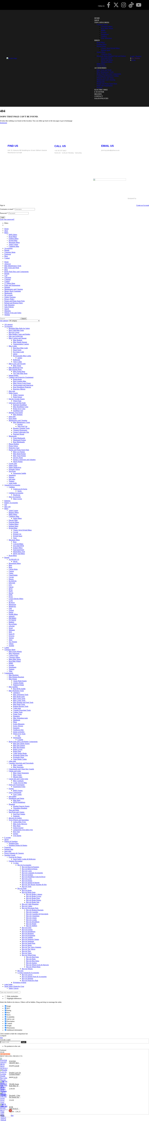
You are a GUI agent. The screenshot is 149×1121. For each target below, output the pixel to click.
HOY (11, 589)
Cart (5, 275)
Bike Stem (16, 800)
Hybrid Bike (13, 240)
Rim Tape (16, 832)
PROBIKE (12, 618)
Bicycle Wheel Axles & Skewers (37, 965)
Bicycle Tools (26, 886)
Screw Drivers (18, 726)
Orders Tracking (10, 297)
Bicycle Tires (26, 951)
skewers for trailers (15, 818)
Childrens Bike (14, 246)
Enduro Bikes (18, 548)
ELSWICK (13, 581)
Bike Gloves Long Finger (22, 383)
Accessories (8, 248)
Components (8, 673)
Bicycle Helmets (27, 978)
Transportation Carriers (21, 344)
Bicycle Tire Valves (28, 949)
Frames (11, 789)
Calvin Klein (13, 569)
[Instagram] (123, 5)
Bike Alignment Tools (20, 695)
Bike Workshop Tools (16, 691)
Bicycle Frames (27, 930)
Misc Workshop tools (20, 718)
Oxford (11, 610)
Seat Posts (12, 471)
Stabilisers (12, 475)
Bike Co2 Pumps (19, 452)
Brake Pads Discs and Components (16, 272)
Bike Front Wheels (15, 651)
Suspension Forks (19, 787)
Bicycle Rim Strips (32, 961)
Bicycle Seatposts (28, 941)
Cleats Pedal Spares (20, 681)
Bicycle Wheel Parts (29, 955)
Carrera (11, 571)
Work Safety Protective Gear (14, 986)
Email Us (107, 145)
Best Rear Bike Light (20, 348)
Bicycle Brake (27, 890)
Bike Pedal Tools (19, 704)
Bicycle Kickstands (28, 935)
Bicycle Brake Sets (32, 902)
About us (7, 264)
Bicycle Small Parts (28, 943)
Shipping (7, 311)
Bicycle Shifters (31, 926)
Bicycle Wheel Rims (33, 967)
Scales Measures (18, 724)
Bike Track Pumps (19, 456)
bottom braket (13, 375)
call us (60, 146)
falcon (15, 561)
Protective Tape (14, 448)
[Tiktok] (47, 181)
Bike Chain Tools (19, 698)
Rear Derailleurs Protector (22, 387)
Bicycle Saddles (27, 937)
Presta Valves (13, 446)
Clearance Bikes (14, 657)
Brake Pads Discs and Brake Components (23, 742)
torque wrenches (18, 732)
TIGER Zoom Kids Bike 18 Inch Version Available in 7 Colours (14, 1085)
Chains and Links (15, 771)
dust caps (12, 391)
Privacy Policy (9, 299)
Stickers (11, 477)
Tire (18, 736)
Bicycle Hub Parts (32, 957)
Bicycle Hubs (31, 959)
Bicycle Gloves (27, 975)
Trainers (11, 481)
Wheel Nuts (17, 401)
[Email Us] (104, 138)
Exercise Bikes (14, 522)
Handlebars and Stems (16, 798)
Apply (23, 1042)
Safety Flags (13, 465)
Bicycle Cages (27, 871)
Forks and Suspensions (12, 285)
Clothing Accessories (16, 493)
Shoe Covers (17, 499)
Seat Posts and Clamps (16, 812)
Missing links (17, 777)
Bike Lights (13, 346)
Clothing (12, 487)
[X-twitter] (116, 5)
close (12, 1115)
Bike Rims (16, 826)
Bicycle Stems (27, 945)
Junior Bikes (17, 518)
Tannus (11, 638)
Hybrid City (17, 534)
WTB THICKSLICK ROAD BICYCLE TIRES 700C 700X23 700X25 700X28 (15, 1108)
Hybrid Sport (17, 536)
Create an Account (142, 205)
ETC (10, 585)
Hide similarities (12, 996)
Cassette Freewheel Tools (22, 710)
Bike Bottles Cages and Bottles (19, 334)
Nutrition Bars (14, 843)
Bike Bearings (14, 675)
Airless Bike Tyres (19, 822)
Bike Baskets (17, 340)
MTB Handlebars (19, 802)
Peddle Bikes (13, 614)
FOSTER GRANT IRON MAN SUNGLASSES (14, 1062)
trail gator (12, 479)
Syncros (11, 636)
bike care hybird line (16, 336)
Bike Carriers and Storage (18, 338)
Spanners (16, 728)
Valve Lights (17, 362)
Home (6, 229)
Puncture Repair (18, 434)
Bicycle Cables (27, 906)
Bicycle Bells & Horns (29, 869)
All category (8, 324)
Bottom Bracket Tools (20, 706)
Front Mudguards (19, 438)
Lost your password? (7, 219)
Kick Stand (12, 418)
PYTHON (12, 620)
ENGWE (12, 583)
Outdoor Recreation (15, 861)
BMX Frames (18, 790)
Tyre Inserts (17, 836)
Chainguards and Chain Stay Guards (21, 769)
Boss (14, 542)
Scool (11, 628)
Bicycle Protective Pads (30, 980)
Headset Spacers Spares (21, 806)
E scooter (7, 837)
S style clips (13, 463)
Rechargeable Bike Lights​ (22, 356)
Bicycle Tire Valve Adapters (31, 947)
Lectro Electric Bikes (16, 599)
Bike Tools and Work (11, 268)
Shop (6, 231)
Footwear (7, 254)
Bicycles (20, 971)
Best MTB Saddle (19, 689)
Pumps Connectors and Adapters (24, 460)
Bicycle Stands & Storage (30, 883)
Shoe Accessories (15, 497)
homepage (3, 123)
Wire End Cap (22, 426)
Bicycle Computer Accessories (32, 873)
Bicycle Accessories (24, 865)
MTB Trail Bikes (19, 554)
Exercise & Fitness (15, 857)
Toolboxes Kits (18, 730)
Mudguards (8, 293)
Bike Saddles (13, 687)
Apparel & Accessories (12, 485)
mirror (15, 354)
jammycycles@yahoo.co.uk (110, 150)
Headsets (12, 804)
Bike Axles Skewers (20, 824)
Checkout (7, 277)
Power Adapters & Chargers (14, 853)
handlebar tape (18, 411)
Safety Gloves (13, 988)
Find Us (13, 145)
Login (2, 217)
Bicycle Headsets (28, 933)
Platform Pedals (18, 685)
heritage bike (8, 849)
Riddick (11, 622)
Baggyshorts (17, 379)
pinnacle (12, 616)
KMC (11, 595)
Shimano (12, 630)
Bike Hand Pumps (19, 454)
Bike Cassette (17, 765)
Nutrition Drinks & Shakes (18, 845)
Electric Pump (18, 458)
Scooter (11, 665)
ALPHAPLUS (14, 559)
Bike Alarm (17, 366)
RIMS (11, 663)
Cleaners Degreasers (20, 430)
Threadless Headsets (20, 808)
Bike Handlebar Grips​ (20, 407)
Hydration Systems (19, 982)
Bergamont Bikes (15, 563)
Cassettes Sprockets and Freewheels (21, 763)
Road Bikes (13, 236)
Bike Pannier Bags (15, 369)
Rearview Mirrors (19, 389)
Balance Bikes (14, 512)
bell (5, 505)
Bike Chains (17, 775)
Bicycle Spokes (31, 963)
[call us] (57, 138)
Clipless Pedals (18, 683)
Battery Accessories (11, 503)
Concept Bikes (18, 544)
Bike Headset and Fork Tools (23, 702)
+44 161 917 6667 (60, 150)
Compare (7, 279)
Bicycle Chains (31, 918)
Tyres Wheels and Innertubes (19, 820)
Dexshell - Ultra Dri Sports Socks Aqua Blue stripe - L (15, 1096)
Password (4, 213)
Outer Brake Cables (20, 759)
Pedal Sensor (17, 397)
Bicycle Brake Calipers (34, 894)
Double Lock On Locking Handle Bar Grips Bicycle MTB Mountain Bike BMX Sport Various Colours (15, 1073)
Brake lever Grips (19, 409)
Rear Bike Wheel (15, 661)
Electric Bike (13, 520)
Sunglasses (12, 667)
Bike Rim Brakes (19, 747)
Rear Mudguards (19, 442)
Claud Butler (13, 575)
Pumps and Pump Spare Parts (14, 301)
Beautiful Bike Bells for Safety (19, 328)
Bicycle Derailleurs (32, 922)
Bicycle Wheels (27, 969)
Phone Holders (14, 444)
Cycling (16, 863)
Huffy (11, 591)
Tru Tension (13, 642)
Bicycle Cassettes (32, 912)
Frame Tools (17, 714)
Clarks (11, 573)
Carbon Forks (13, 655)
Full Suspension (18, 550)
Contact (7, 258)
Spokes (15, 834)
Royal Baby (13, 624)
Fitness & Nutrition (11, 841)
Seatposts (16, 816)
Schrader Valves (14, 469)
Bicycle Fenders (27, 875)
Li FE (11, 601)
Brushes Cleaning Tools (21, 428)
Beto (10, 565)
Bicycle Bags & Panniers (30, 867)
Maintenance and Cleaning (13, 289)
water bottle (13, 483)
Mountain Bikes (14, 242)
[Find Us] (10, 138)
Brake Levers (17, 749)
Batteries (7, 501)
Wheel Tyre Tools (19, 734)
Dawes (11, 579)
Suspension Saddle (19, 473)
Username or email (7, 209)
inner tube (12, 416)
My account (8, 295)
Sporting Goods (9, 855)
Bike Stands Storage (20, 342)
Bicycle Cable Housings (30, 904)
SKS (10, 632)
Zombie (11, 646)
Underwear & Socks (20, 489)
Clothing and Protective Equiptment (21, 377)
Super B (11, 634)
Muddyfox (12, 606)
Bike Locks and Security (17, 364)
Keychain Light (18, 352)
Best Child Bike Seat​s (16, 330)
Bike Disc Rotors (19, 745)
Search (6, 309)
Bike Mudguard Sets (16, 367)
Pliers (15, 722)
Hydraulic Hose (18, 757)
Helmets (7, 287)
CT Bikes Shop (9, 283)
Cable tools (17, 708)
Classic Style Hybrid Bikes (22, 530)
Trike (10, 671)
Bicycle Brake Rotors (33, 900)
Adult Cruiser (13, 244)
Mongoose (12, 604)
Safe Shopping (9, 305)
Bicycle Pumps (27, 881)
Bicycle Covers (14, 332)
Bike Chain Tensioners (21, 773)
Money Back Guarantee (12, 291)
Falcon (11, 587)
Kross (11, 597)
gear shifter (12, 796)
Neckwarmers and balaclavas (23, 385)
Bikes (6, 233)
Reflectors (16, 360)
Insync (11, 593)
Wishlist (7, 315)
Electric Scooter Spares (17, 399)
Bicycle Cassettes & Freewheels (37, 914)
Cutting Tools (17, 712)
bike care (7, 507)
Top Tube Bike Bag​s (20, 373)
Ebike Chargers (18, 395)
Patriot (11, 612)
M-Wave (12, 602)
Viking (11, 644)
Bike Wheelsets (14, 653)
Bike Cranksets (18, 781)
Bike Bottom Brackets (16, 677)
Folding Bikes (13, 238)
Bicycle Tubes (27, 953)
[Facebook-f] (108, 5)
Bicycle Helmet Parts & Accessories (34, 977)
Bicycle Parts (22, 888)
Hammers (16, 716)
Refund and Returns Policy (13, 303)
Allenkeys (16, 693)
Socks (19, 491)
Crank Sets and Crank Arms (18, 779)
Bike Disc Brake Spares (21, 743)
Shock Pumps (18, 461)
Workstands (17, 738)
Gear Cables (17, 794)
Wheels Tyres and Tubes (12, 313)
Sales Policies (9, 307)
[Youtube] (138, 5)
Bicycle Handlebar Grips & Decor (33, 877)
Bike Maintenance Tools (12, 266)
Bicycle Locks (27, 879)
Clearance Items (9, 252)
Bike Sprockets (18, 767)
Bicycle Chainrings (32, 916)
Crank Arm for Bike (20, 783)
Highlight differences (14, 998)
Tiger (15, 538)
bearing (20, 424)
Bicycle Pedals (31, 924)
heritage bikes (13, 526)
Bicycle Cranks (31, 920)
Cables (6, 648)
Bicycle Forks (26, 928)
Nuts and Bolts (14, 810)
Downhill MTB (18, 546)
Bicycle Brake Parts (28, 892)
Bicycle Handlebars (28, 931)
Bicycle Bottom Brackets (34, 910)
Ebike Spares (13, 393)
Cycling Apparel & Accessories (28, 973)
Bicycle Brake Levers (33, 896)
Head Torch (17, 350)
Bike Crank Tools (19, 700)
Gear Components (15, 792)
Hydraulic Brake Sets (20, 755)
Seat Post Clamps (19, 814)
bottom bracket (18, 828)
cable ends (12, 761)
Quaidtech (140, 198)
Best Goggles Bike (19, 381)
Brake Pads (17, 751)
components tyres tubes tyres (23, 830)
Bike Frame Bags (19, 371)
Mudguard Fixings (19, 440)
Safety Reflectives (15, 467)
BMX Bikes (13, 235)
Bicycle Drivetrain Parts (30, 908)
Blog (6, 256)
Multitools (16, 720)
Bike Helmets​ (17, 414)
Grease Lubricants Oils (21, 432)
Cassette (20, 740)
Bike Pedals (13, 679)
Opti (10, 608)
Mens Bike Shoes (15, 659)
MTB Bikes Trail (19, 552)
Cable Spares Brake (20, 753)
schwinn (12, 626)
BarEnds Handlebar (20, 405)
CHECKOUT (5, 1054)
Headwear (16, 495)
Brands (6, 250)
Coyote (15, 532)
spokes (19, 358)
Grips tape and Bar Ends (17, 403)
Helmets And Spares (16, 413)
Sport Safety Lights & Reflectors (24, 859)
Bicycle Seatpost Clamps (30, 939)
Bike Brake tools (19, 696)
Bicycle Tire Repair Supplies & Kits (34, 884)
